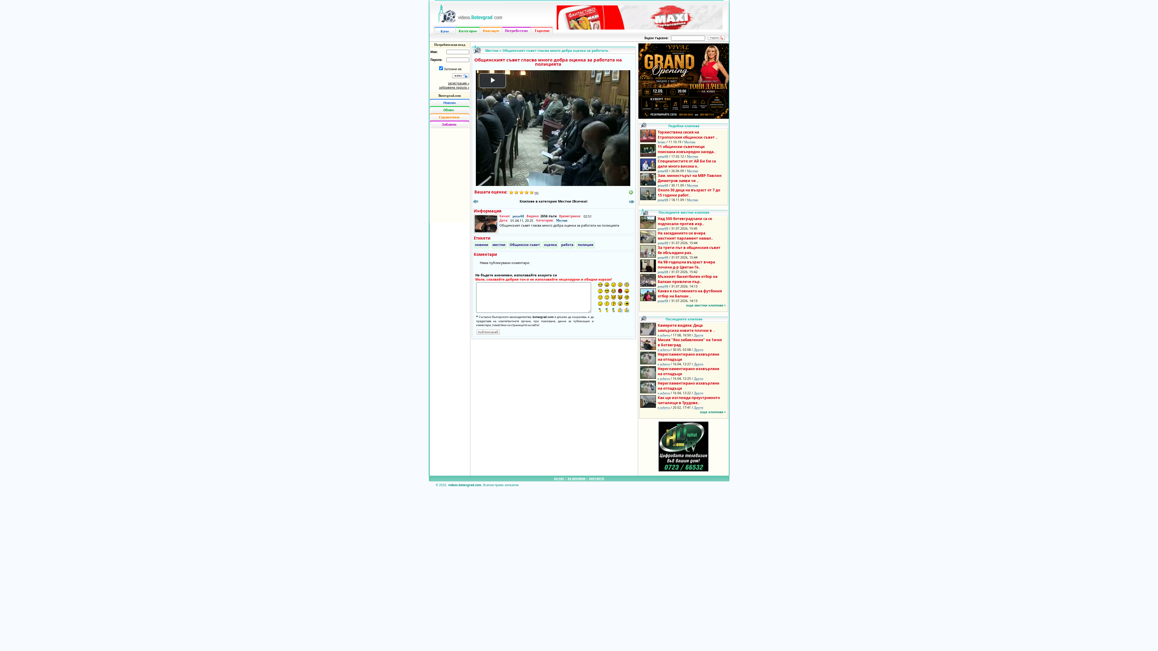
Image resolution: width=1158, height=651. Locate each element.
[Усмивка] (607, 284)
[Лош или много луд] (613, 297)
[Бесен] (620, 291)
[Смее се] (613, 291)
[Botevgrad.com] (620, 310)
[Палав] (620, 297)
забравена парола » (454, 87)
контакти (596, 478)
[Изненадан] (620, 284)
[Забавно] (449, 124)
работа (567, 244)
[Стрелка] (627, 303)
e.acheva (664, 335)
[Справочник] (449, 117)
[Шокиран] (627, 284)
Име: (434, 52)
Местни (491, 50)
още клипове (711, 412)
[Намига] (600, 303)
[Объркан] (600, 291)
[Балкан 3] (613, 310)
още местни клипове (704, 305)
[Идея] (620, 303)
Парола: (436, 60)
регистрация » (458, 83)
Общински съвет (525, 244)
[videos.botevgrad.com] (627, 310)
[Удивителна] (607, 303)
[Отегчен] (600, 297)
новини (481, 244)
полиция (585, 244)
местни (498, 244)
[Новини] (449, 102)
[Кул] (607, 291)
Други (698, 335)
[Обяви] (449, 109)
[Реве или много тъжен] (607, 297)
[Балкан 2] (607, 310)
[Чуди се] (627, 297)
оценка (550, 244)
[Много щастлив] (600, 284)
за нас (559, 478)
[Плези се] (627, 291)
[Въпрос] (613, 303)
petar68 (518, 216)
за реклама (576, 478)
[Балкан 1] (600, 310)
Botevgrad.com (449, 95)
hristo (662, 142)
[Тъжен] (613, 284)
